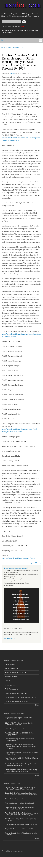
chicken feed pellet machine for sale (16, 729)
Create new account (13, 26)
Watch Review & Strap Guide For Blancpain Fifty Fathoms (20, 819)
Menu (3, 40)
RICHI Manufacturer (11, 689)
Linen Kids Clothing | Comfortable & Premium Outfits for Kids (19, 739)
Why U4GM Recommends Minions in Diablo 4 (20, 829)
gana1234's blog (18, 47)
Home (3, 47)
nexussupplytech (10, 685)
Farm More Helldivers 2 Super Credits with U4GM (21, 825)
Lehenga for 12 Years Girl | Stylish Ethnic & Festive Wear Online (21, 753)
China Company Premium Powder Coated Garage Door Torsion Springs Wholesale (21, 770)
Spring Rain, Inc (10, 664)
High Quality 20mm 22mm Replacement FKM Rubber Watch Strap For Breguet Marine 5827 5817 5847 (20, 746)
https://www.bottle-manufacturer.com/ (16, 568)
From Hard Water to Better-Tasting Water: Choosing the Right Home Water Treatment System (21, 814)
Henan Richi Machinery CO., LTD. (16, 672)
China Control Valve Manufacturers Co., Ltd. (19, 701)
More (37, 705)
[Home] (21, 5)
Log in (4, 26)
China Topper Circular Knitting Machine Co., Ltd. (20, 697)
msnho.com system (16, 851)
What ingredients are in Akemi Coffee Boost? (19, 803)
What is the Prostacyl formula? (14, 799)
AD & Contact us (9, 638)
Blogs (9, 47)
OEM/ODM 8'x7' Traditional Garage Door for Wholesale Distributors (19, 724)
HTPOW (7, 681)
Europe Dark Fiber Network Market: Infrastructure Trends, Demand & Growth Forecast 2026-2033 (21, 794)
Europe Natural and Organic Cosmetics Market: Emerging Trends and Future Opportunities (20, 788)
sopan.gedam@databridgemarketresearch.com (18, 558)
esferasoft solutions (11, 677)
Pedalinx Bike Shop (11, 668)
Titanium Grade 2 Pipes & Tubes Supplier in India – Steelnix (21, 834)
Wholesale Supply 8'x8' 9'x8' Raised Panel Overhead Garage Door (18, 718)
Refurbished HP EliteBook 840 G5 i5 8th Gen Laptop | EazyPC (19, 734)
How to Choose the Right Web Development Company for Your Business (19, 808)
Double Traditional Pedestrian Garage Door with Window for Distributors (20, 764)
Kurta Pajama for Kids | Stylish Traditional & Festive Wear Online (21, 759)
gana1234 (12, 73)
